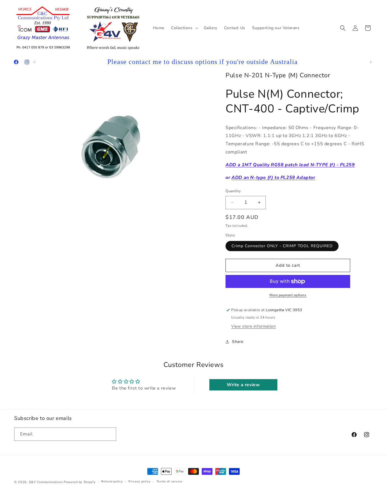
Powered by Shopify (80, 482)
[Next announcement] (371, 62)
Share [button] (237, 341)
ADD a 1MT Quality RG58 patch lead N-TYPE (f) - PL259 (290, 165)
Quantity (233, 191)
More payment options (287, 295)
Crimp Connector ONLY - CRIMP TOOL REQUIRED (282, 246)
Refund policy (112, 481)
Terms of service (169, 481)
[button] (184, 28)
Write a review (243, 385)
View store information (253, 326)
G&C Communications (46, 482)
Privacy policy (139, 481)
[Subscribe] (109, 434)
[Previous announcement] (34, 62)
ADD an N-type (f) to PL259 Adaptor (273, 177)
